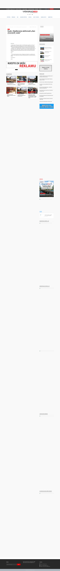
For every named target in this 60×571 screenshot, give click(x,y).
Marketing (50, 17)
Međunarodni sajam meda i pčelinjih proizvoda (48, 60)
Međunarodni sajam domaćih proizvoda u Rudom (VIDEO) (11, 95)
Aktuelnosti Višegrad (20, 81)
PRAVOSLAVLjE (41, 40)
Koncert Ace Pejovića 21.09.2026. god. (47, 56)
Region (30, 17)
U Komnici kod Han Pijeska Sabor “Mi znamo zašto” (46, 101)
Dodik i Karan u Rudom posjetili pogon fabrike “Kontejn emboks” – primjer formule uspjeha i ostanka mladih (32, 96)
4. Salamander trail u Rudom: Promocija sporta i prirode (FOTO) (21, 95)
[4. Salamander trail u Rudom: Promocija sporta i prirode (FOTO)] (22, 90)
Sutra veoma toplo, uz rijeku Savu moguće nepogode (48, 215)
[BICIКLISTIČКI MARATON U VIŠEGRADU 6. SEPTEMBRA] (42, 48)
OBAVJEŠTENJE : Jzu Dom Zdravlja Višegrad (48, 52)
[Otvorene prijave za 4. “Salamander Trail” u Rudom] (11, 79)
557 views (15, 34)
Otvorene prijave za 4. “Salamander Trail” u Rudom (11, 84)
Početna (8, 17)
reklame (44, 193)
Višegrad (13, 17)
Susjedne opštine (23, 17)
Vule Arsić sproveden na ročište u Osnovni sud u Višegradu (21, 84)
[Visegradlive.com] (30, 12)
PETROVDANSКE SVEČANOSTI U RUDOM (31, 84)
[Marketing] (47, 189)
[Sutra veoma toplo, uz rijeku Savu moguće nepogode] (42, 215)
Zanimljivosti (43, 17)
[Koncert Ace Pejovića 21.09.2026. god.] (42, 56)
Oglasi (41, 193)
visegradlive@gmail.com (45, 565)
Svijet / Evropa (36, 17)
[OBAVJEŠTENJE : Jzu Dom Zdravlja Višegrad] (42, 52)
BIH (17, 17)
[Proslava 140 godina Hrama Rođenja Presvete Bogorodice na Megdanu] (47, 33)
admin (41, 39)
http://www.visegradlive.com (46, 566)
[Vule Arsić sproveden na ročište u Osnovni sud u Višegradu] (22, 79)
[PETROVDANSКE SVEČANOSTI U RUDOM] (32, 79)
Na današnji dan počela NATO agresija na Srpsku (45, 93)
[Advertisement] (7, 4)
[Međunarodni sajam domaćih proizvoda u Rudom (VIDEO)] (11, 90)
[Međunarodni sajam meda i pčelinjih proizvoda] (42, 60)
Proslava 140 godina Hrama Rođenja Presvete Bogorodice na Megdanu (46, 37)
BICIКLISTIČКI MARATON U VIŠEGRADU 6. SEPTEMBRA (48, 47)
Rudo (8, 29)
